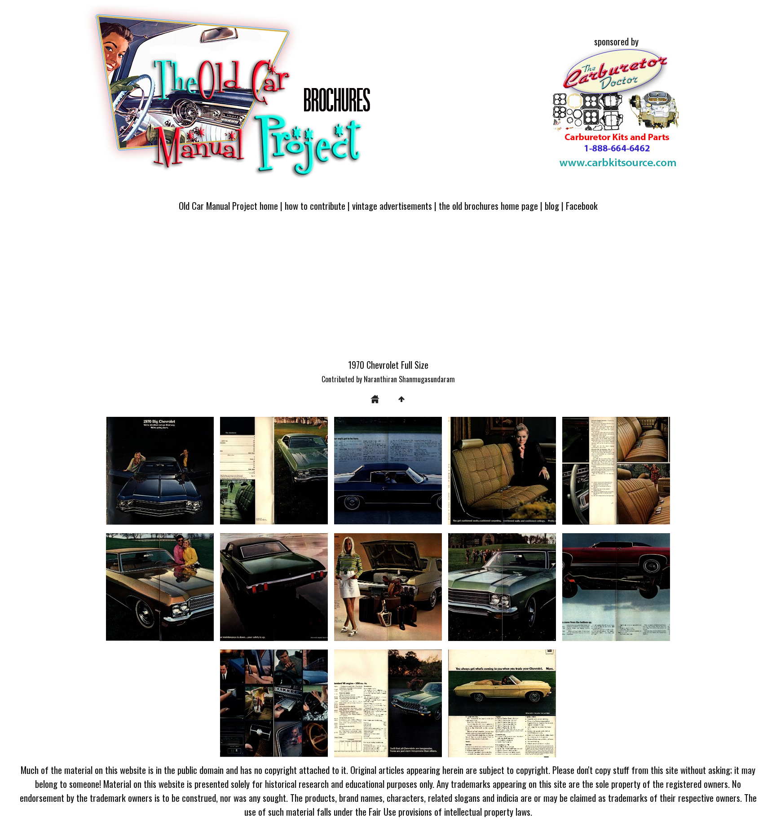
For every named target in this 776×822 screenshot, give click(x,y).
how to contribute (315, 205)
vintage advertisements (392, 205)
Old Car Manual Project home (228, 205)
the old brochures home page (488, 205)
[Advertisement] (388, 291)
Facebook (582, 205)
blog (552, 205)
